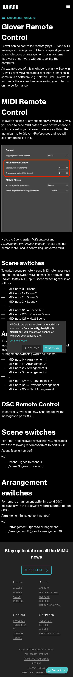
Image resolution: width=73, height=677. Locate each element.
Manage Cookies (49, 605)
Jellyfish (45, 620)
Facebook (19, 620)
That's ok (52, 348)
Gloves (17, 588)
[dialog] (36, 337)
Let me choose (18, 340)
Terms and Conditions (36, 658)
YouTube (18, 633)
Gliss (17, 596)
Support (44, 601)
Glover (17, 592)
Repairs (44, 596)
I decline (32, 348)
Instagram (19, 625)
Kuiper (43, 625)
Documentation (48, 592)
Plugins (18, 601)
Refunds (36, 663)
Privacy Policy (36, 668)
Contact (44, 588)
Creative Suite (49, 633)
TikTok (17, 637)
